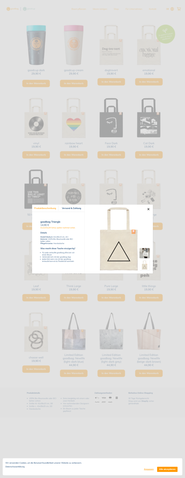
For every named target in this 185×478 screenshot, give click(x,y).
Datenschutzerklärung (15, 466)
